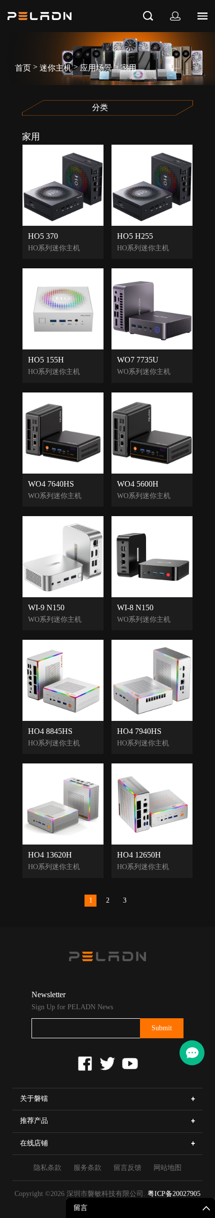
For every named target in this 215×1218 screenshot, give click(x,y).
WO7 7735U (137, 359)
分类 (100, 108)
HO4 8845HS (50, 730)
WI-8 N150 (135, 607)
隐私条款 (48, 1167)
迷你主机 (56, 68)
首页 (23, 68)
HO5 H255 (135, 235)
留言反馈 (128, 1167)
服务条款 (88, 1167)
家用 (128, 68)
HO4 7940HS (139, 730)
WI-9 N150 (46, 607)
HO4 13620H (50, 854)
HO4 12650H (139, 854)
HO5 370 (43, 235)
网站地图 (168, 1167)
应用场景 (96, 68)
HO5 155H (46, 359)
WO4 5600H (137, 483)
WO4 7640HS (51, 483)
